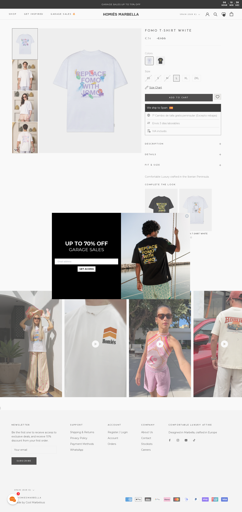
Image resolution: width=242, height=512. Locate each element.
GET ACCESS (86, 269)
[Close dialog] (187, 216)
